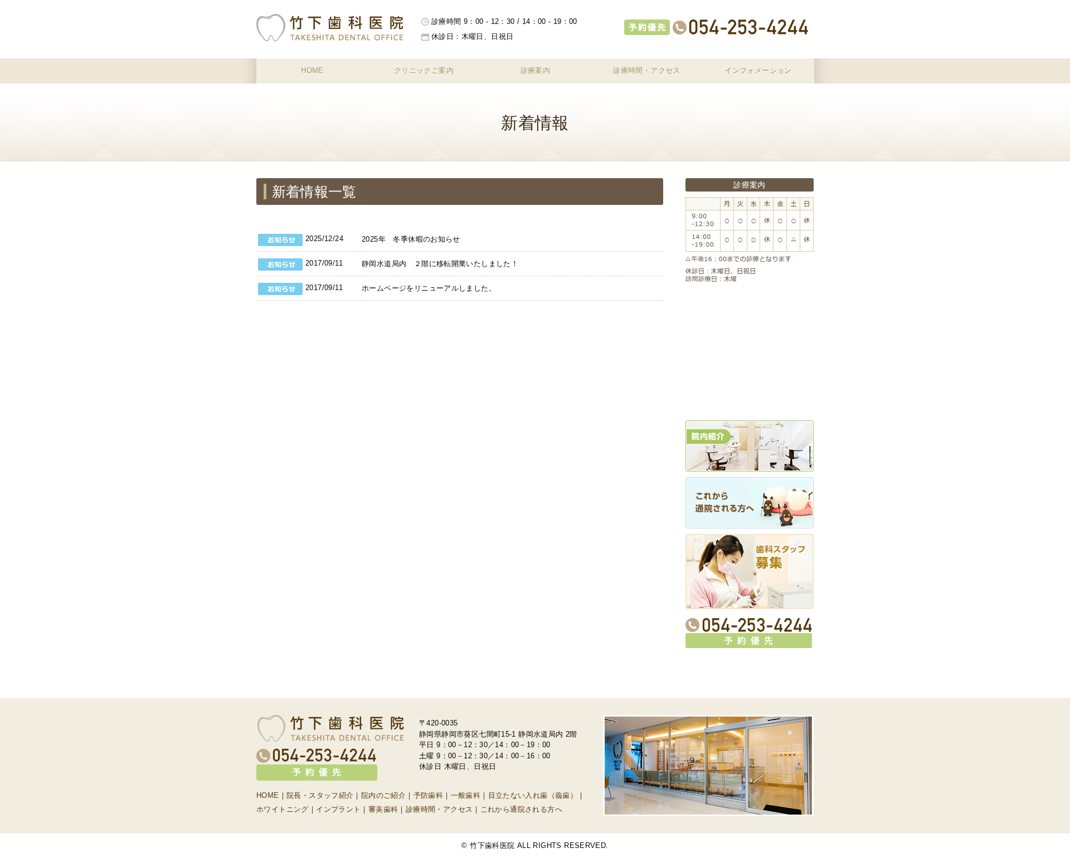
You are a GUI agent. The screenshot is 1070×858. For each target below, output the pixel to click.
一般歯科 (466, 795)
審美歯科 (383, 809)
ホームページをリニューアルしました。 (429, 288)
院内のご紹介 (383, 795)
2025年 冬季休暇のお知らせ (411, 239)
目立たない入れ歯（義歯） (533, 795)
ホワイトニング (282, 809)
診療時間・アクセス (646, 70)
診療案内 (536, 70)
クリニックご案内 (424, 70)
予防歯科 (429, 795)
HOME (312, 70)
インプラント (338, 809)
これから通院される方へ (521, 809)
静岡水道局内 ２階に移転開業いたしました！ (440, 263)
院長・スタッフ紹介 (320, 795)
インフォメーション (758, 70)
